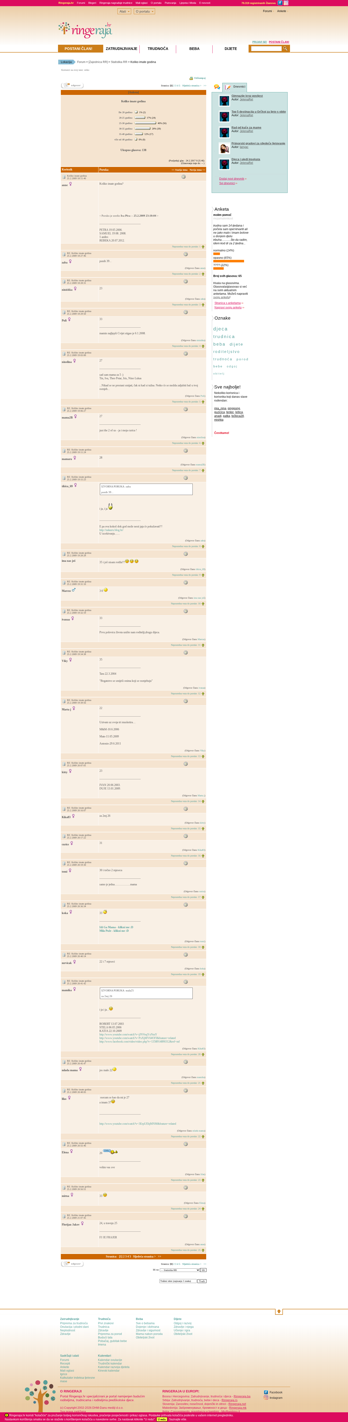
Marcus (201, 639)
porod (242, 359)
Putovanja (170, 2)
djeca (220, 328)
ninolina (201, 437)
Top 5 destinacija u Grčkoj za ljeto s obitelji (255, 111)
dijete (236, 344)
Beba (194, 49)
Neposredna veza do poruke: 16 (186, 855)
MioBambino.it (230, 1411)
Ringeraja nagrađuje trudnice (115, 2)
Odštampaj (199, 78)
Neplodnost (67, 1330)
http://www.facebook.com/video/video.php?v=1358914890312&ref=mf (139, 1041)
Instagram (276, 1398)
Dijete (231, 49)
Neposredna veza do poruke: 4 (186, 346)
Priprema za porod (110, 1334)
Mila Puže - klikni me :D (114, 930)
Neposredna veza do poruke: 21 (186, 1083)
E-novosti (204, 2)
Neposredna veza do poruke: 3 (186, 304)
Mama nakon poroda (149, 1334)
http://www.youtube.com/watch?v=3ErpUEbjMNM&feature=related (137, 1123)
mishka (218, 419)
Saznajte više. (178, 1419)
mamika (201, 1077)
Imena (102, 1344)
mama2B (200, 464)
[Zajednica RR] (98, 62)
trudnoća (222, 359)
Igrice (63, 1374)
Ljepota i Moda (187, 2)
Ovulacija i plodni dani (74, 1326)
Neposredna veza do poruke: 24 (186, 1208)
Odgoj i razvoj (183, 1323)
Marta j (201, 795)
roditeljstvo (226, 351)
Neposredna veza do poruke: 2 (186, 273)
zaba (203, 299)
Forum (81, 62)
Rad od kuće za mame (242, 127)
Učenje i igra (182, 1330)
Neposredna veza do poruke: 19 (186, 974)
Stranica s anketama (227, 302)
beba (219, 344)
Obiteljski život (145, 1337)
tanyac (240, 147)
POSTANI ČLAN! (279, 41)
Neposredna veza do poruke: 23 (186, 1180)
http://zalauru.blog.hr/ (111, 530)
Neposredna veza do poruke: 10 (186, 603)
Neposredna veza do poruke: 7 (186, 470)
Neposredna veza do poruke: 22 (186, 1136)
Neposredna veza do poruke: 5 (186, 401)
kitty (202, 822)
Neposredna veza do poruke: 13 (186, 756)
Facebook (276, 1392)
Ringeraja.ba (242, 1396)
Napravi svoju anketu (228, 307)
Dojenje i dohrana (147, 1326)
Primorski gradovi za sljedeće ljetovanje (254, 143)
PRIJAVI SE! (259, 41)
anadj (218, 415)
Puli (203, 396)
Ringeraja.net (237, 1404)
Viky (202, 750)
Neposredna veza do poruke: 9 (186, 575)
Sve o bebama (145, 1323)
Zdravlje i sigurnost (148, 1330)
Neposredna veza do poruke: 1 (186, 246)
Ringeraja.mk (237, 1407)
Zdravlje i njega (184, 1326)
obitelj (219, 373)
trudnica (224, 336)
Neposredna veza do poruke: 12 (186, 693)
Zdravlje (65, 1334)
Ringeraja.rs (229, 1400)
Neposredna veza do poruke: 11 (186, 645)
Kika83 (201, 850)
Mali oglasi (141, 2)
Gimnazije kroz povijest (243, 96)
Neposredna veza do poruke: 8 (186, 546)
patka (226, 415)
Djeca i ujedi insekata (241, 159)
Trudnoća (158, 49)
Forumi (81, 2)
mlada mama (198, 1130)
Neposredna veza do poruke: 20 (186, 1054)
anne (202, 268)
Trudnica (103, 1326)
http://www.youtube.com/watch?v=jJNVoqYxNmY (128, 1034)
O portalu (156, 2)
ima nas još (199, 598)
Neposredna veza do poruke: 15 (186, 828)
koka (202, 968)
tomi (202, 941)
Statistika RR (119, 62)
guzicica (219, 412)
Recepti (65, 1363)
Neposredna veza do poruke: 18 (186, 947)
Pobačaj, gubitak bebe (112, 1341)
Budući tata (105, 1337)
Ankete (281, 11)
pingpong (234, 408)
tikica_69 (200, 569)
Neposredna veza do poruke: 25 (186, 1250)
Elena (202, 1203)
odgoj (232, 366)
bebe (218, 366)
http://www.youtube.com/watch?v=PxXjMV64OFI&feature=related (137, 1038)
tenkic (230, 412)
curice (202, 891)
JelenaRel (242, 99)
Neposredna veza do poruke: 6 (186, 443)
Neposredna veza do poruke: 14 (186, 801)
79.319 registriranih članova (258, 3)
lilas (203, 1174)
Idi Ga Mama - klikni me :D (116, 927)
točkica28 (238, 415)
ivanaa (202, 687)
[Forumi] (217, 87)
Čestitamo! (221, 432)
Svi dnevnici (223, 183)
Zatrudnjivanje (121, 49)
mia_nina (220, 408)
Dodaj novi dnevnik (227, 178)
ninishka (200, 340)
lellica (239, 412)
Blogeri (92, 2)
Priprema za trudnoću (74, 1323)
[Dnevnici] (228, 87)
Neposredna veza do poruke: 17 (186, 897)
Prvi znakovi (106, 1323)
